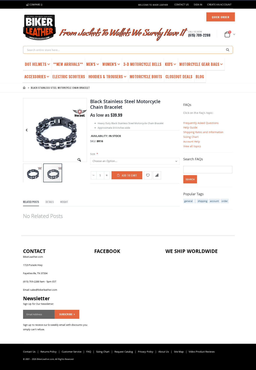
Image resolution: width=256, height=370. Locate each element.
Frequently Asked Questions (201, 123)
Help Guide (190, 127)
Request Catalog (124, 351)
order (225, 201)
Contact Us (181, 4)
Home (24, 88)
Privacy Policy (145, 351)
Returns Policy (48, 351)
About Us (163, 351)
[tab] (31, 203)
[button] (79, 158)
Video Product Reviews (201, 351)
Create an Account (219, 4)
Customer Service (71, 351)
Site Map (179, 351)
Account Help (191, 141)
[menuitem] (200, 77)
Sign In (198, 4)
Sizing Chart (190, 137)
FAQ (88, 351)
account (214, 201)
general (188, 201)
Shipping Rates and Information (203, 132)
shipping (202, 201)
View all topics (192, 146)
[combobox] (128, 50)
